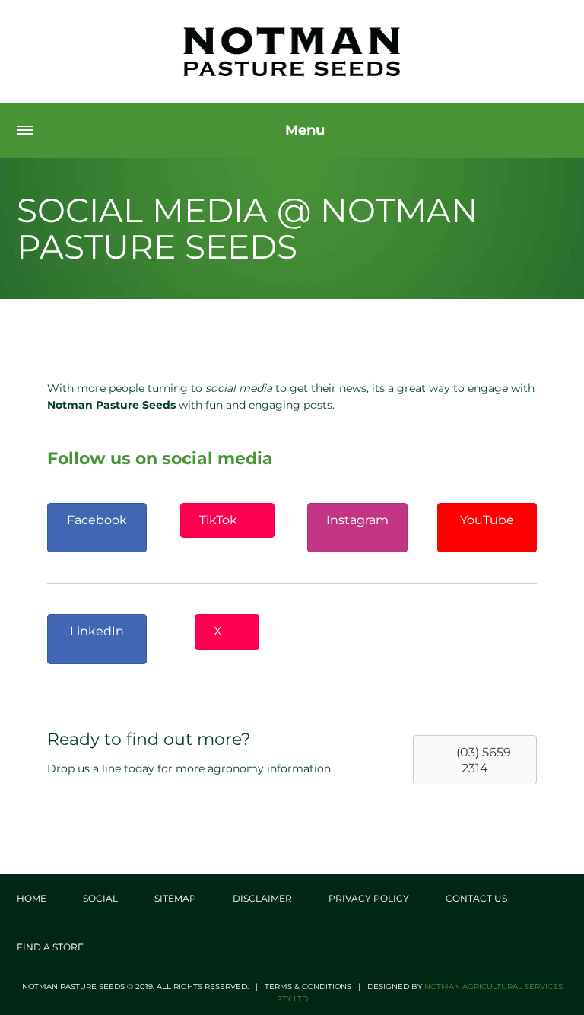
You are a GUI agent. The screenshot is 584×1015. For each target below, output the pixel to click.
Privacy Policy (368, 898)
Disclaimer (262, 898)
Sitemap (175, 898)
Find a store (50, 947)
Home (31, 898)
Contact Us (476, 898)
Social (100, 898)
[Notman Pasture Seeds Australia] (292, 51)
